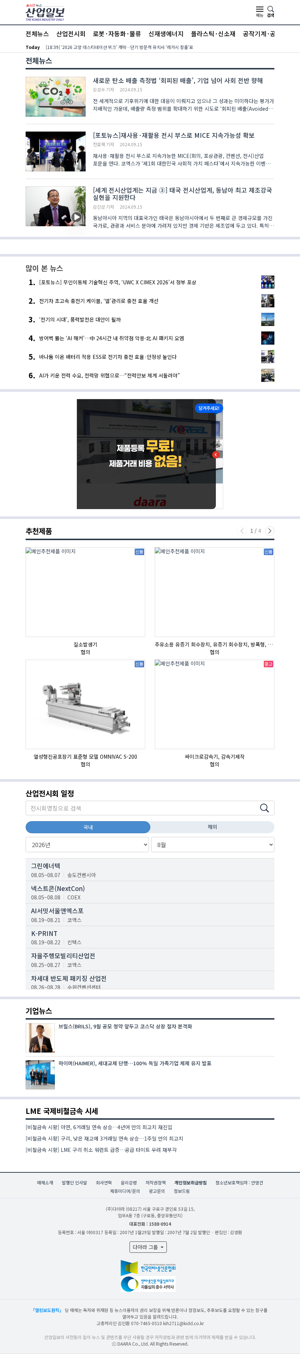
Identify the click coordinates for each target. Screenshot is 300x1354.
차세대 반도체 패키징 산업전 (69, 978)
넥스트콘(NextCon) (58, 888)
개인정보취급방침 (191, 1182)
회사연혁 (104, 1182)
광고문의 (157, 1191)
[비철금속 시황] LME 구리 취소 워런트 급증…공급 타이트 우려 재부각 (101, 1149)
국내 (88, 827)
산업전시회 (71, 33)
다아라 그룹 (146, 1247)
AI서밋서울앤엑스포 (57, 910)
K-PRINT (44, 933)
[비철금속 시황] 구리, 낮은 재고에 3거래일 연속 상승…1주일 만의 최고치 (104, 1138)
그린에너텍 (45, 865)
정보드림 (182, 1191)
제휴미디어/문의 (125, 1191)
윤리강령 (129, 1182)
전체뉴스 (37, 33)
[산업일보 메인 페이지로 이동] (45, 11)
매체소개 (45, 1182)
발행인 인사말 (74, 1182)
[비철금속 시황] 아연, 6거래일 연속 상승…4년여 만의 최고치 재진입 (99, 1127)
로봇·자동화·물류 (117, 33)
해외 (212, 826)
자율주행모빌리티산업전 (63, 955)
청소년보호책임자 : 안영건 (239, 1182)
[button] (269, 531)
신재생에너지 (166, 33)
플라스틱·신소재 (213, 33)
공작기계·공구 (262, 33)
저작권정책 (156, 1182)
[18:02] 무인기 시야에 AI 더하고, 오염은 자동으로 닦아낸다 (99, 47)
